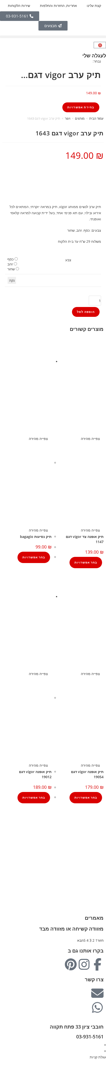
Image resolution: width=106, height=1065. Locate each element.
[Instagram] (84, 964)
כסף (10, 259)
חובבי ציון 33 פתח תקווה (77, 1026)
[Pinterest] (71, 964)
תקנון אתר (98, 850)
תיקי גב (100, 886)
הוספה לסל (86, 312)
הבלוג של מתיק (95, 825)
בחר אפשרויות (85, 562)
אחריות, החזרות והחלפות (58, 5)
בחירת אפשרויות (80, 107)
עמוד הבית (96, 118)
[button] (53, 36)
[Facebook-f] (97, 964)
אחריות (100, 832)
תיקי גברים (98, 874)
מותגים (80, 118)
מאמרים (94, 918)
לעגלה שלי (94, 55)
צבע (68, 260)
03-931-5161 (90, 1036)
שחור (11, 269)
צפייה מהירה (91, 438)
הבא (80, 940)
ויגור (67, 118)
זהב (10, 264)
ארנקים (100, 892)
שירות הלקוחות (19, 5)
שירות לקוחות (96, 844)
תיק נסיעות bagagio (36, 536)
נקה (12, 280)
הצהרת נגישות (95, 856)
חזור (100, 940)
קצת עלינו (94, 5)
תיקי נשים (98, 880)
